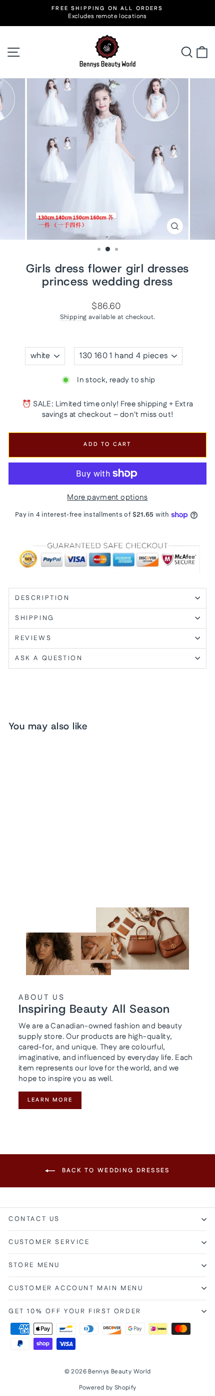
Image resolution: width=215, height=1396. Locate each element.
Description (42, 597)
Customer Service (49, 1242)
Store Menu (34, 1265)
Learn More (50, 1100)
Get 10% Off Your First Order (75, 1311)
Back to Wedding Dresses (114, 1170)
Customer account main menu (76, 1288)
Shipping (73, 317)
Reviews (33, 638)
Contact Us (34, 1218)
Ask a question (48, 658)
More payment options (107, 497)
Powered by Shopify (107, 1387)
